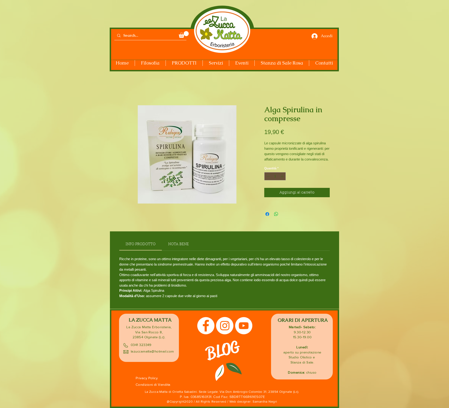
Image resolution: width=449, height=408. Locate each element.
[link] (141, 244)
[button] (184, 34)
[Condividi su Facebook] (267, 214)
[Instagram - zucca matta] (224, 325)
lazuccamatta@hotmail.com (152, 351)
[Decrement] (268, 176)
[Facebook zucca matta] (205, 325)
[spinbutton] (275, 176)
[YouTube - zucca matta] (243, 325)
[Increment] (282, 176)
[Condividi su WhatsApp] (276, 214)
